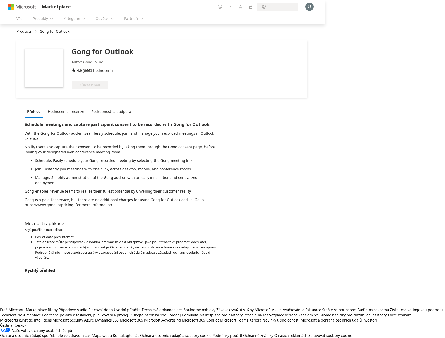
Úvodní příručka (127, 309)
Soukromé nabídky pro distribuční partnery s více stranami (363, 314)
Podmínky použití (227, 335)
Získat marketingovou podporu (416, 309)
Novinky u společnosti (280, 320)
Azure (89, 320)
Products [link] (24, 31)
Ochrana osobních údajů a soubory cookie (175, 335)
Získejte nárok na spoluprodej (155, 314)
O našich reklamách (290, 335)
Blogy (53, 309)
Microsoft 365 (131, 320)
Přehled (34, 111)
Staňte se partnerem (339, 309)
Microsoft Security (68, 320)
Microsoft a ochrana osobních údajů (331, 320)
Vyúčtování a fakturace (302, 309)
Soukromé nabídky (199, 309)
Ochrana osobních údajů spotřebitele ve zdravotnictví (45, 335)
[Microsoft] (22, 7)
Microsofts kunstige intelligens (26, 320)
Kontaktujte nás (126, 335)
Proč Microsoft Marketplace (23, 309)
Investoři (370, 320)
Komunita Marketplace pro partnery (212, 314)
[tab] (35, 111)
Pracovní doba (100, 309)
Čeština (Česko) (13, 325)
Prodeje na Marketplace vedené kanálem (278, 314)
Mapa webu (102, 335)
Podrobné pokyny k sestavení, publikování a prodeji (85, 314)
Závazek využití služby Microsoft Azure (249, 309)
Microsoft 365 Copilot (200, 320)
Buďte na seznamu (373, 309)
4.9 (79, 70)
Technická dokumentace (162, 309)
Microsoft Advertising (162, 320)
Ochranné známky (258, 335)
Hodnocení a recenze (66, 111)
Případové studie (73, 309)
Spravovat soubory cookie (330, 335)
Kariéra (255, 320)
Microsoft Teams (234, 320)
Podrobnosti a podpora (111, 111)
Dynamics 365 (107, 320)
